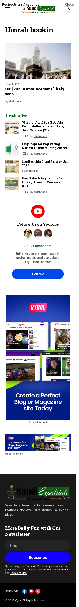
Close (69, 4)
